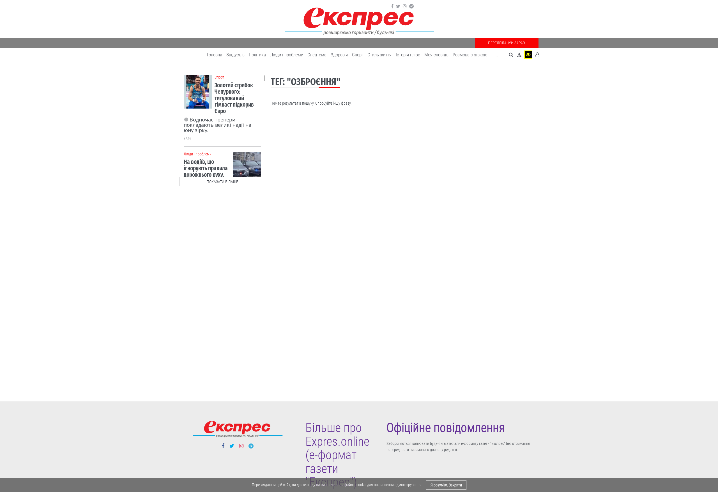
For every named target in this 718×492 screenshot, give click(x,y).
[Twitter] (398, 6)
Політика (257, 55)
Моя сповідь (436, 55)
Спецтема (316, 55)
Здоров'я (339, 55)
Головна (214, 55)
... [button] (496, 55)
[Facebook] (392, 6)
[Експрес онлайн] (359, 20)
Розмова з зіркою (470, 55)
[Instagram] (405, 6)
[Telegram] (411, 6)
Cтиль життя (379, 55)
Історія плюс (408, 55)
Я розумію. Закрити (446, 485)
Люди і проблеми (286, 55)
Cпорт (357, 55)
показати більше (222, 182)
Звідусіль (235, 55)
